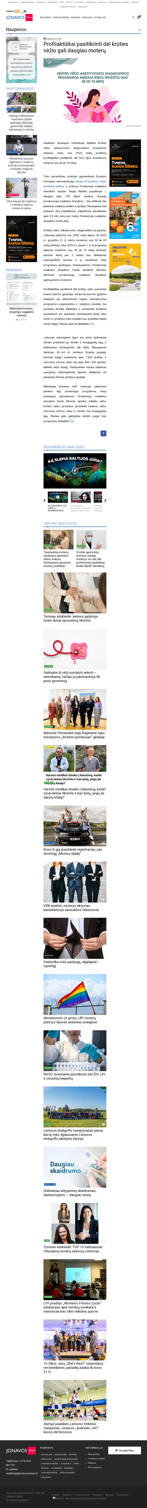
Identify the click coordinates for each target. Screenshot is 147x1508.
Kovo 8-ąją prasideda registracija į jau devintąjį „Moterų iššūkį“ (72, 851)
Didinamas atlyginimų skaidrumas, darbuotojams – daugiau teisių (69, 1193)
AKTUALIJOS (46, 1454)
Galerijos (82, 7)
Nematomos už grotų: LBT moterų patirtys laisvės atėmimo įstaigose (70, 1020)
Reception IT (23, 1500)
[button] (17, 319)
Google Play (126, 1450)
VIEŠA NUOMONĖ (67, 1473)
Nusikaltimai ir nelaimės (118, 2)
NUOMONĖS (57, 1468)
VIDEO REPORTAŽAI (49, 1473)
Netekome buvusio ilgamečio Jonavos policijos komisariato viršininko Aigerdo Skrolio (21, 165)
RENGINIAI (68, 1468)
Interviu (69, 2)
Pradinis (55, 1495)
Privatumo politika (96, 1458)
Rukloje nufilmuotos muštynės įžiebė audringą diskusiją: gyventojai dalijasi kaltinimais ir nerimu (21, 122)
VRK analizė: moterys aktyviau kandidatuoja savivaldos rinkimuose (71, 908)
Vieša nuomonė (82, 1495)
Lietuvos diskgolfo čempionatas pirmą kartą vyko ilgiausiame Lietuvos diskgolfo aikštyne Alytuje (73, 1135)
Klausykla (79, 2)
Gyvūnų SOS (122, 1495)
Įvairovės (101, 2)
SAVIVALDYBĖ (60, 1454)
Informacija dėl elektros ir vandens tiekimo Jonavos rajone (21, 205)
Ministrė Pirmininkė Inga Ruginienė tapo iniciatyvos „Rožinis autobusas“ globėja (74, 735)
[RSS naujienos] (139, 30)
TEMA (76, 1464)
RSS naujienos (94, 1467)
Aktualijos (41, 2)
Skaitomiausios (27, 2)
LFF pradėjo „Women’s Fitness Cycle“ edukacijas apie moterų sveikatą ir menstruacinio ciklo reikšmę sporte (72, 1307)
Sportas (135, 2)
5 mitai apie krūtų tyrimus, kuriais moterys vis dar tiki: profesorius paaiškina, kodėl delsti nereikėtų (90, 559)
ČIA (92, 324)
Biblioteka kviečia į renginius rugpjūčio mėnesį (21, 312)
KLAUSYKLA (66, 1464)
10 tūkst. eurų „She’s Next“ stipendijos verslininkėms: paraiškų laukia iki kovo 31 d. (73, 1368)
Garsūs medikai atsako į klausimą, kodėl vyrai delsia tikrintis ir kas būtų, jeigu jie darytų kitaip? (74, 793)
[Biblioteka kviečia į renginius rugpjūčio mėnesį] (18, 289)
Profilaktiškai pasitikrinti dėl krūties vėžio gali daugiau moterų (85, 47)
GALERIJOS (46, 1477)
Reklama (92, 1463)
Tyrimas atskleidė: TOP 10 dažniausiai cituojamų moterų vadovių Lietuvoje (72, 1249)
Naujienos (67, 1495)
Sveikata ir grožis (68, 7)
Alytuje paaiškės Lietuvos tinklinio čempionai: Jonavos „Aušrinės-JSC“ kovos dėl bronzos (71, 1428)
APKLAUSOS (46, 1459)
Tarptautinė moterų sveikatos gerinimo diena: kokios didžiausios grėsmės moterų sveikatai (57, 559)
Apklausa (109, 1495)
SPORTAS (73, 1454)
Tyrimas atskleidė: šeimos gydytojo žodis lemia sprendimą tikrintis (70, 618)
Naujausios (13, 2)
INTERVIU (45, 1468)
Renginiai (97, 1495)
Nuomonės (90, 2)
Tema (61, 2)
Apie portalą (93, 1454)
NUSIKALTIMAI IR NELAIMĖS (66, 1459)
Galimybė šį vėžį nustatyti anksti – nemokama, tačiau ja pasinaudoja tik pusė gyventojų (71, 677)
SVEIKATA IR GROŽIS (49, 1464)
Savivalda (52, 2)
